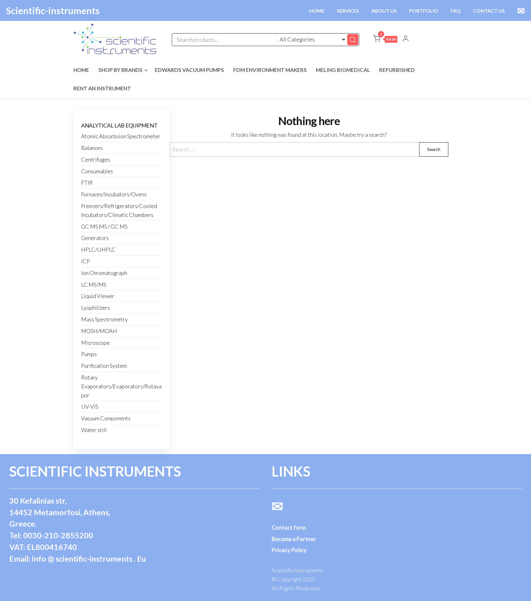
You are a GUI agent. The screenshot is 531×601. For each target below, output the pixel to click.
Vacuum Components (106, 418)
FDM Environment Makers (270, 70)
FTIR (87, 182)
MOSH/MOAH (99, 331)
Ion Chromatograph (104, 272)
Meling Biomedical (343, 70)
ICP (85, 261)
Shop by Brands (120, 70)
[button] (385, 40)
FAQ (455, 11)
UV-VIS (89, 406)
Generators (95, 237)
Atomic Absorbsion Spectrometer (120, 136)
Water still (94, 429)
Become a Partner (294, 539)
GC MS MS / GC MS (104, 226)
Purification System (104, 365)
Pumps (89, 354)
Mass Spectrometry (104, 319)
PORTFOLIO (423, 11)
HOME (316, 11)
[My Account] (405, 39)
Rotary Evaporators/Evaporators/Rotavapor (121, 386)
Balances (92, 147)
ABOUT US (384, 11)
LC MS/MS (93, 284)
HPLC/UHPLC (98, 249)
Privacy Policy (289, 550)
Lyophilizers (95, 307)
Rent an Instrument (102, 88)
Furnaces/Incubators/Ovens (114, 194)
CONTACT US (489, 11)
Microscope (95, 342)
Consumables (97, 171)
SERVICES (348, 11)
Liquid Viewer (97, 296)
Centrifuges (95, 159)
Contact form (289, 527)
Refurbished (397, 70)
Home (81, 70)
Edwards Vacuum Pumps (189, 70)
